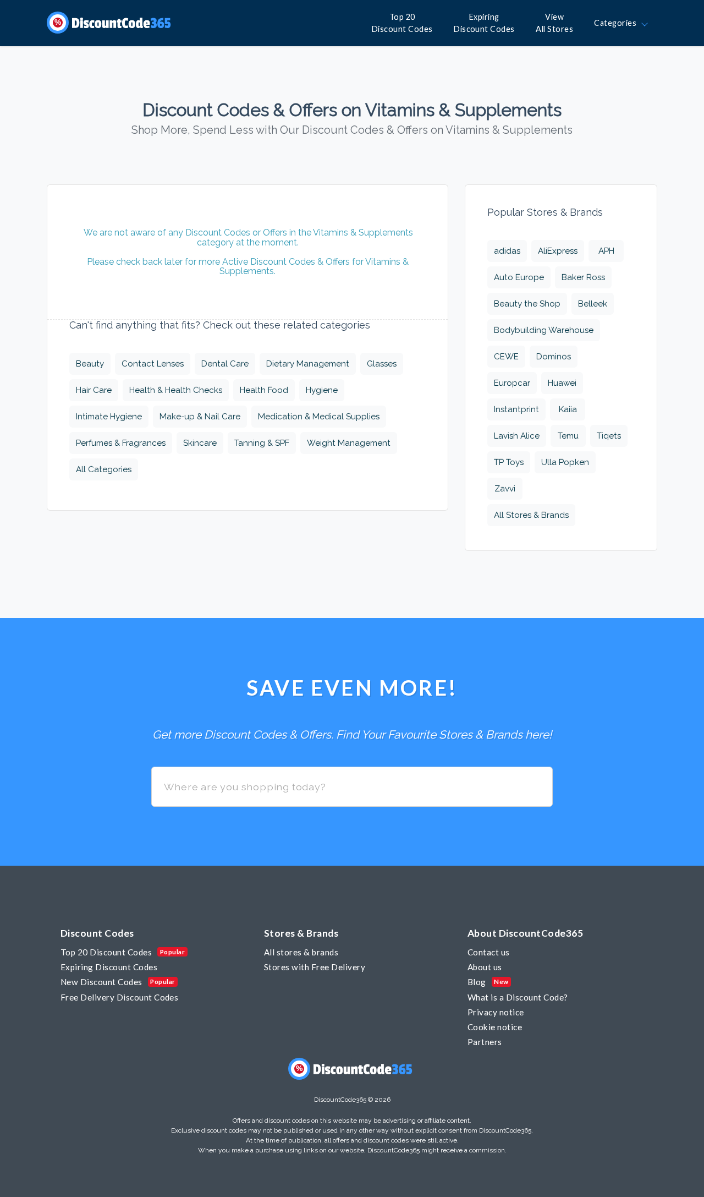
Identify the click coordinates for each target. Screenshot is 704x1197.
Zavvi (504, 489)
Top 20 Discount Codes (106, 952)
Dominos (553, 357)
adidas (507, 251)
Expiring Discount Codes (109, 967)
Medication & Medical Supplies (319, 417)
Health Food (264, 390)
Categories (617, 23)
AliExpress (558, 251)
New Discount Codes (101, 982)
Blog (477, 982)
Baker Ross (583, 277)
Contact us (489, 952)
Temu (568, 436)
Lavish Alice (517, 436)
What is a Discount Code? (518, 997)
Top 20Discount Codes (402, 23)
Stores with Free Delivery (314, 967)
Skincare (200, 443)
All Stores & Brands (531, 515)
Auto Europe (519, 277)
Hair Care (94, 390)
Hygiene (322, 390)
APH (606, 251)
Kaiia (568, 409)
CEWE (506, 357)
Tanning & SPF (261, 443)
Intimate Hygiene (109, 417)
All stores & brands (301, 952)
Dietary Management (307, 364)
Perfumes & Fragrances (121, 443)
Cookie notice (495, 1027)
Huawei (562, 383)
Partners (485, 1042)
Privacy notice (496, 1012)
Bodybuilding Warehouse (543, 330)
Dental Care (225, 364)
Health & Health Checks (175, 390)
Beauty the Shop (527, 304)
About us (485, 967)
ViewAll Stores (554, 23)
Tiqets (609, 436)
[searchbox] (352, 787)
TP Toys (509, 462)
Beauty (90, 364)
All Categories (103, 469)
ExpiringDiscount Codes (484, 23)
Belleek (592, 304)
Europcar (512, 383)
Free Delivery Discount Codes (119, 997)
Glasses (382, 364)
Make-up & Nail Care (200, 417)
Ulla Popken (565, 462)
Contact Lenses (153, 364)
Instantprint (516, 409)
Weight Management (349, 443)
